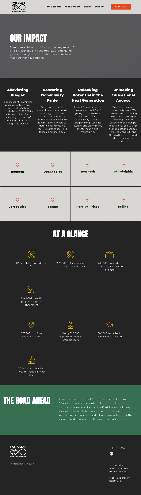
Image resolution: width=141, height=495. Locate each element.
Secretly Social (116, 481)
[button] (53, 6)
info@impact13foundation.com (22, 464)
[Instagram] (111, 453)
